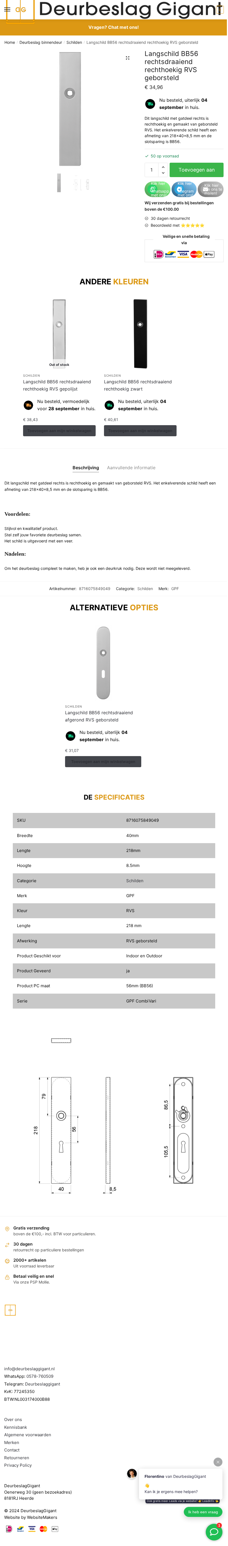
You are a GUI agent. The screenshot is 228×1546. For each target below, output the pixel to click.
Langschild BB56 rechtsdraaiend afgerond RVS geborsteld (99, 716)
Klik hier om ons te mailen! (213, 189)
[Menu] (12, 10)
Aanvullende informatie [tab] (131, 467)
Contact (11, 1450)
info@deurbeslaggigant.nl (29, 1368)
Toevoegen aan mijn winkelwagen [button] (140, 430)
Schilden (74, 42)
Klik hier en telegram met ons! (186, 189)
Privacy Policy (18, 1465)
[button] (127, 57)
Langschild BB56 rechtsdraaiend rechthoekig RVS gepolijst (57, 385)
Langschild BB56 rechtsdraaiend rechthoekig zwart (138, 385)
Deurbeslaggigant (42, 1384)
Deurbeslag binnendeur (40, 42)
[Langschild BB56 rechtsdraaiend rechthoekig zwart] (140, 334)
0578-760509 (39, 1376)
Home (9, 42)
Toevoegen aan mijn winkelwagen (197, 172)
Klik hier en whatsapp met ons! (160, 189)
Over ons (13, 1419)
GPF (175, 588)
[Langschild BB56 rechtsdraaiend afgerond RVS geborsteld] (103, 663)
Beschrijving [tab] (86, 467)
